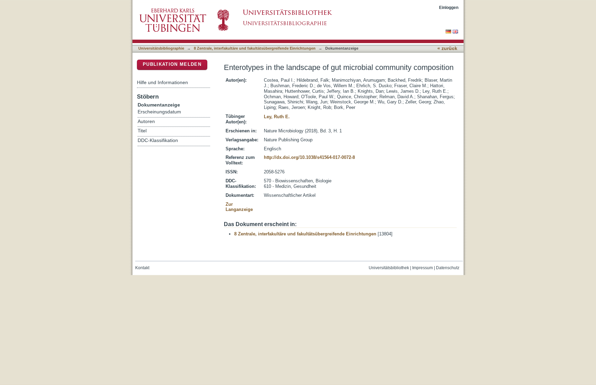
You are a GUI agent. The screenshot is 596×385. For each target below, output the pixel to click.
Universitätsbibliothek (389, 267)
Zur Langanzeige (239, 207)
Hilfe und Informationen (162, 82)
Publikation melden (172, 64)
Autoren (146, 121)
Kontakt (142, 267)
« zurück (447, 48)
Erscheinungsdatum (159, 111)
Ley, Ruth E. (277, 116)
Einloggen (448, 7)
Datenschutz (447, 267)
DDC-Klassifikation (158, 140)
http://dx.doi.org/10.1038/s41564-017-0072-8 (309, 157)
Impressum (422, 267)
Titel (142, 130)
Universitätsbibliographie (161, 48)
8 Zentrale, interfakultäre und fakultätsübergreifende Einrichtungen (255, 48)
